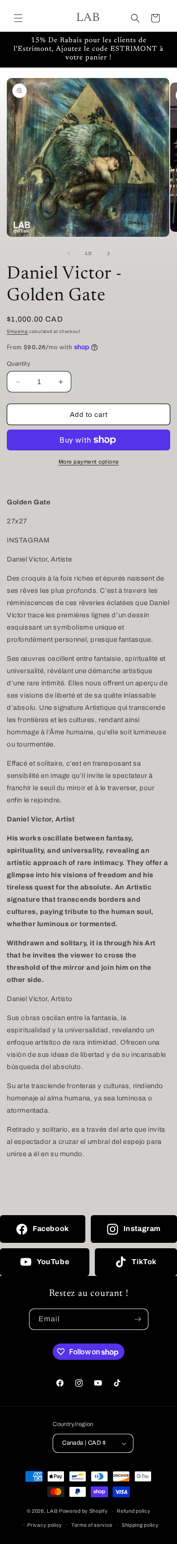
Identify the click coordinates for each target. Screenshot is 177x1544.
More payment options (89, 462)
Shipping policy (140, 1525)
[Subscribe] (138, 1319)
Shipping (17, 331)
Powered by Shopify (83, 1511)
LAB (52, 1511)
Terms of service (92, 1525)
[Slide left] (69, 254)
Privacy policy (44, 1525)
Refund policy (133, 1511)
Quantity (18, 364)
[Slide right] (108, 254)
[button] (18, 18)
